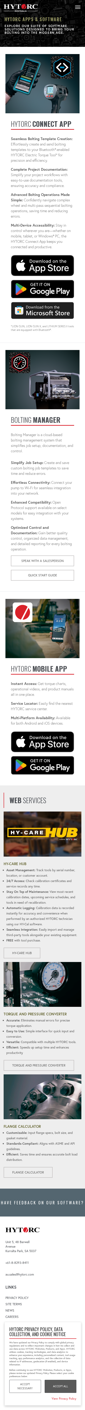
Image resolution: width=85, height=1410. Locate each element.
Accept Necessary (25, 1386)
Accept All (60, 1386)
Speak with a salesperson (42, 561)
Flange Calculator (28, 1172)
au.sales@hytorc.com (19, 1274)
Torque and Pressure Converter (39, 1065)
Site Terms (13, 1304)
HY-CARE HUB (22, 953)
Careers (12, 1317)
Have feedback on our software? (42, 1202)
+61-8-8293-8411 (17, 1263)
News (9, 1310)
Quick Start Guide (42, 575)
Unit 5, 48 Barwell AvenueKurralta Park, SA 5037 (20, 1246)
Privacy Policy (17, 1298)
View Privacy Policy (64, 1398)
